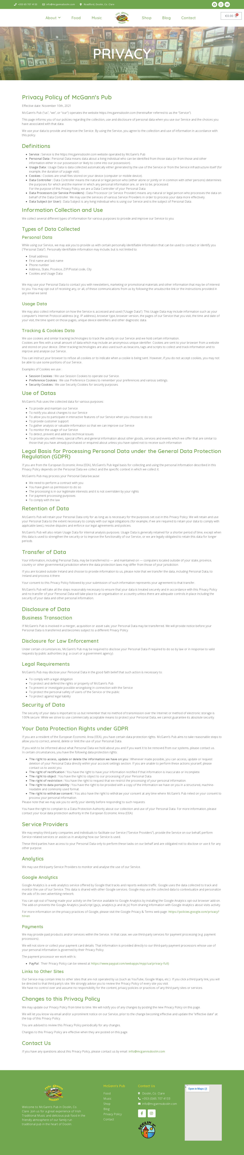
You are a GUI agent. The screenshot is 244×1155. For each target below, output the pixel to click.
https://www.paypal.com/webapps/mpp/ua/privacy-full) (130, 963)
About (51, 17)
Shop (146, 17)
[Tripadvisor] (227, 4)
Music (97, 17)
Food (76, 17)
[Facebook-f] (142, 1113)
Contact (188, 17)
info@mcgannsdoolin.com (147, 1051)
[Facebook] (214, 4)
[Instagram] (221, 4)
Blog (166, 17)
